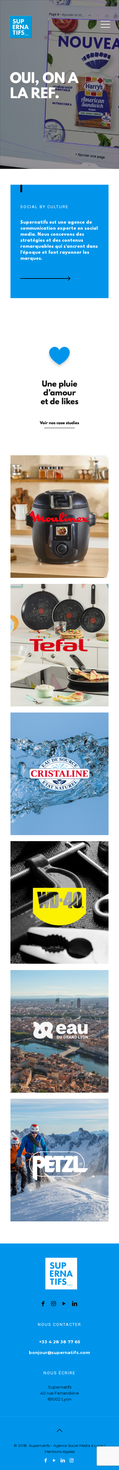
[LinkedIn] (63, 1460)
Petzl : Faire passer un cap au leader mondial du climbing (57, 1123)
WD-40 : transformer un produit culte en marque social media (49, 874)
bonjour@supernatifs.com (59, 1352)
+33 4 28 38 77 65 (59, 1341)
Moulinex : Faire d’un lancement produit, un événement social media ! (57, 484)
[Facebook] (46, 1460)
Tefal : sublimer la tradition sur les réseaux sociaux (53, 609)
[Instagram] (71, 1460)
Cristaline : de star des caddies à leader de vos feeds (57, 737)
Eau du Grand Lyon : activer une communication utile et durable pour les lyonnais (57, 1003)
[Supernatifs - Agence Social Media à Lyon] (21, 24)
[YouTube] (54, 1460)
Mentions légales (60, 1451)
